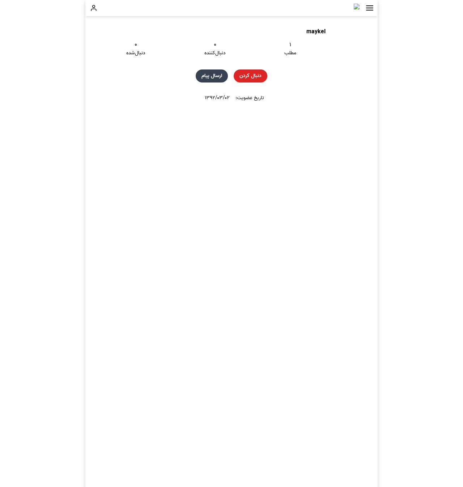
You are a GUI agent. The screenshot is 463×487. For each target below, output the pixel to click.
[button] (369, 8)
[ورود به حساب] (93, 8)
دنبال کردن (250, 76)
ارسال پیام (211, 76)
